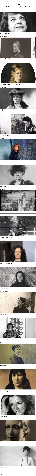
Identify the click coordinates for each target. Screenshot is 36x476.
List (0, 8)
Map (2, 8)
